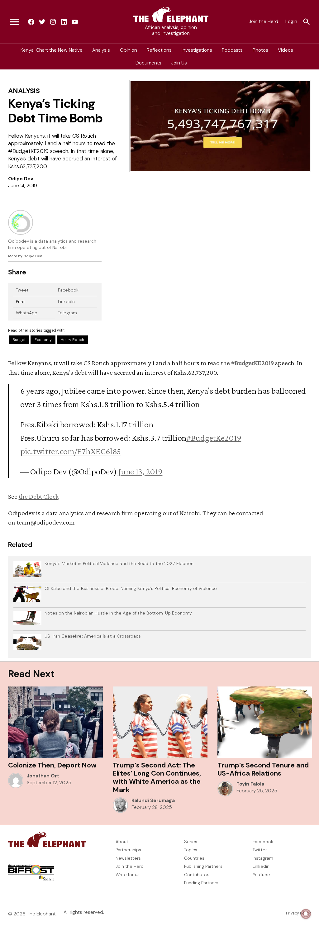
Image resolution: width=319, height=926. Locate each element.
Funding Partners (201, 883)
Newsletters (128, 858)
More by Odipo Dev (25, 256)
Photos (260, 50)
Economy (43, 339)
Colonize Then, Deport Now (52, 765)
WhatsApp (26, 313)
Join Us (179, 63)
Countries (194, 858)
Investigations (197, 50)
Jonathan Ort (43, 776)
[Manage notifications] (306, 914)
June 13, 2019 (140, 471)
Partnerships (128, 849)
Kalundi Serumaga (153, 800)
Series (190, 841)
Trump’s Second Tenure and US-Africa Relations (263, 769)
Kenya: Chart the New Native (52, 50)
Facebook (68, 290)
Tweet (22, 290)
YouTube (261, 874)
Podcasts (232, 50)
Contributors (197, 874)
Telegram (67, 313)
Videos (285, 50)
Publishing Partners (203, 866)
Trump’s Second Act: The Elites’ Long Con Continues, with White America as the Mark (157, 777)
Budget (19, 339)
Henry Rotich (72, 339)
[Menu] (14, 22)
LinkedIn (66, 301)
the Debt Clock (39, 496)
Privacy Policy (298, 913)
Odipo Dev (20, 179)
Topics (190, 849)
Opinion (128, 50)
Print (20, 301)
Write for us (128, 874)
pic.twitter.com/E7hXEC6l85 (70, 451)
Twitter (260, 849)
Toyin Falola (250, 784)
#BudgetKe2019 (213, 438)
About (122, 841)
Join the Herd (263, 21)
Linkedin (261, 866)
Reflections (159, 50)
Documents (148, 63)
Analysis (101, 50)
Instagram (263, 858)
